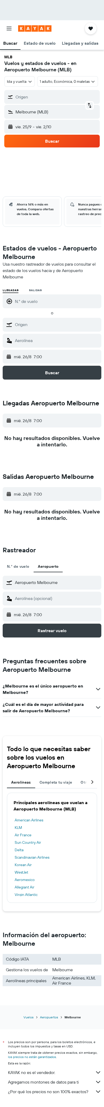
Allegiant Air (24, 887)
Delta (19, 849)
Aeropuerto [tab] (48, 566)
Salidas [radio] (35, 290)
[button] (9, 28)
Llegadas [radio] (10, 290)
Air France (23, 835)
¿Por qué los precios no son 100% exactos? (48, 1091)
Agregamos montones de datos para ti (43, 1082)
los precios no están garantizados (32, 1057)
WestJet (21, 872)
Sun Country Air (28, 842)
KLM (18, 827)
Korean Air (23, 864)
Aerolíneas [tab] (21, 782)
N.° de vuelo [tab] (18, 566)
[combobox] (57, 324)
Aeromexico (25, 879)
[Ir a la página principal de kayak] (34, 28)
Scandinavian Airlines (32, 857)
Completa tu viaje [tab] (55, 782)
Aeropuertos (49, 1017)
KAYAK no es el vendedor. (31, 1072)
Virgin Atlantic (26, 894)
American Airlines (29, 820)
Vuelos (28, 1017)
